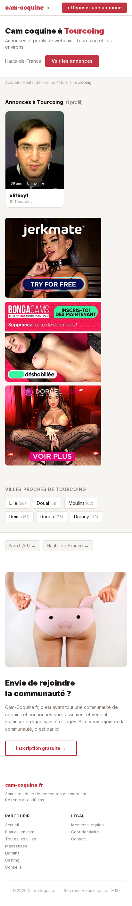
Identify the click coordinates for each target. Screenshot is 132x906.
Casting (12, 860)
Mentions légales (87, 825)
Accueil (12, 82)
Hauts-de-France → (68, 545)
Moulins (81, 503)
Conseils (13, 867)
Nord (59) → (22, 545)
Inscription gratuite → (41, 748)
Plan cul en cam (19, 832)
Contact (78, 839)
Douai (47, 503)
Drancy (86, 516)
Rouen (51, 516)
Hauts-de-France (23, 61)
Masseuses (16, 846)
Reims (19, 516)
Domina (12, 853)
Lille (17, 503)
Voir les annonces (72, 61)
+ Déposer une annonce (94, 7)
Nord (64, 82)
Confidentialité (85, 832)
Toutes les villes (20, 839)
